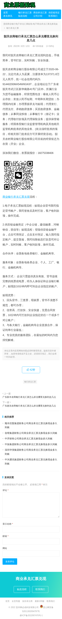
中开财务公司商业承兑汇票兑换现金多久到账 (28, 438)
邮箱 (5, 536)
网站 (5, 548)
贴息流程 (22, 16)
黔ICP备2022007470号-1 (31, 615)
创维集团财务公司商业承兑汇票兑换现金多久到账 (31, 433)
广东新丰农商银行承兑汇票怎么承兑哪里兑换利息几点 (29, 397)
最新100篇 (39, 601)
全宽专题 (16, 601)
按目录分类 (27, 601)
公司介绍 (37, 16)
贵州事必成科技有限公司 (27, 607)
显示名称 (8, 524)
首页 (5, 12)
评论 (5, 490)
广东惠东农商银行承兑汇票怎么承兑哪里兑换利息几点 (29, 405)
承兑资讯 (7, 16)
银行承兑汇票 (24, 12)
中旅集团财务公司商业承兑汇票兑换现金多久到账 (31, 444)
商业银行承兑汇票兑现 (16, 196)
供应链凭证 (54, 12)
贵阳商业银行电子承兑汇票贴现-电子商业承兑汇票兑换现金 (30, 24)
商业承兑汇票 (39, 12)
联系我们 (52, 16)
